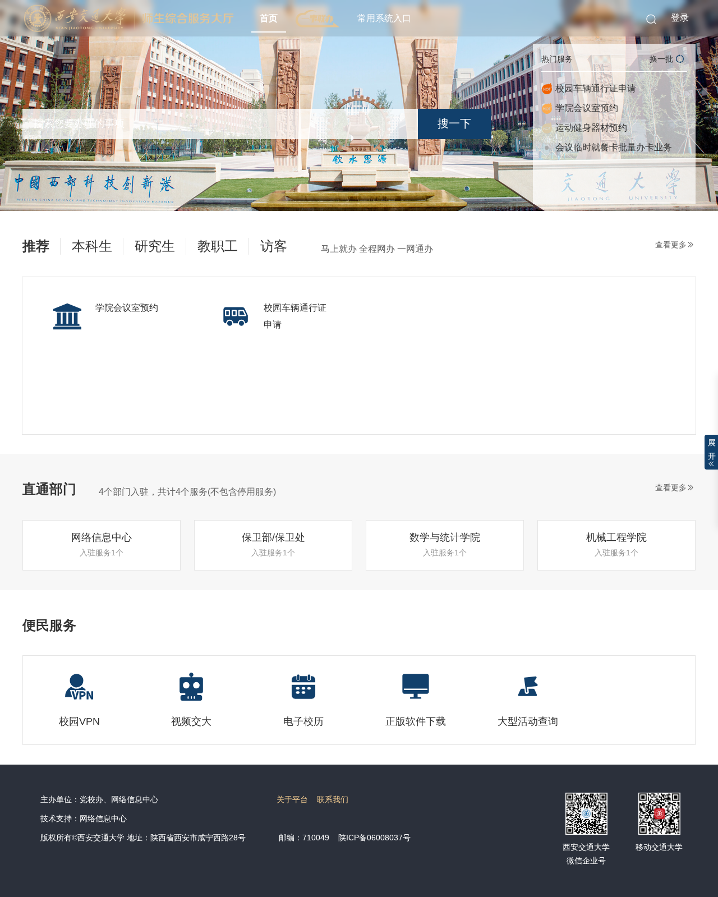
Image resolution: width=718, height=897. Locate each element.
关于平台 (292, 799)
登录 (680, 17)
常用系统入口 (384, 18)
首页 (269, 18)
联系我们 (332, 799)
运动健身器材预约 (591, 127)
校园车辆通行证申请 (595, 88)
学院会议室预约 (586, 108)
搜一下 (454, 123)
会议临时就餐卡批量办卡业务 (613, 147)
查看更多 (671, 244)
